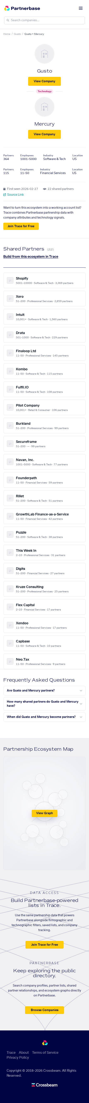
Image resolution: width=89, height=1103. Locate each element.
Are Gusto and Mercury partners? (31, 690)
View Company (44, 81)
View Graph (44, 813)
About (24, 1052)
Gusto (17, 34)
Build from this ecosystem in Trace (30, 256)
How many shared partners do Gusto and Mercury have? (42, 703)
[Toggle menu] (81, 8)
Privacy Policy (18, 1057)
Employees (27, 155)
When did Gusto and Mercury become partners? (41, 717)
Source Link (15, 194)
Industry (48, 155)
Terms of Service (45, 1052)
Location (77, 155)
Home (6, 34)
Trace (11, 1052)
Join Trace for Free (21, 226)
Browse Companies (44, 1010)
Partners (8, 155)
